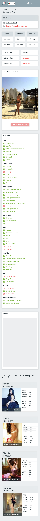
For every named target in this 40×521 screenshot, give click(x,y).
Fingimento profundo (13, 261)
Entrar (32, 3)
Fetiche (8, 160)
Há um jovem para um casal (15, 172)
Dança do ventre (11, 221)
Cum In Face (10, 294)
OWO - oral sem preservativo (15, 149)
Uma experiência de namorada (15, 258)
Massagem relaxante (12, 208)
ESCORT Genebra (8, 10)
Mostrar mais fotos (20, 125)
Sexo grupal (10, 151)
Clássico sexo (10, 143)
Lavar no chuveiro (11, 177)
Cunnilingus (9, 267)
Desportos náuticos (12, 303)
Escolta (8, 166)
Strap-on (8, 241)
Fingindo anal (10, 279)
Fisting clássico (11, 276)
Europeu (26, 58)
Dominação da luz (12, 233)
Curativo (8, 246)
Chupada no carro (11, 264)
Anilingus (9, 269)
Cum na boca (10, 288)
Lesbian (8, 223)
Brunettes (26, 63)
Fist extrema (10, 282)
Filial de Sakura (11, 211)
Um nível (8, 146)
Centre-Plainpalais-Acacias (24, 10)
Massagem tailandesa (13, 197)
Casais (8, 174)
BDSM (8, 235)
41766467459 (11, 23)
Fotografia (9, 169)
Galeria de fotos (11, 72)
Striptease (9, 218)
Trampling (9, 249)
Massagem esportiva (12, 206)
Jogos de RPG (10, 244)
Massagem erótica (12, 192)
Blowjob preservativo (12, 256)
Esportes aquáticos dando (14, 300)
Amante (8, 230)
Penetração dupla (11, 154)
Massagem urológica (13, 195)
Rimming (9, 183)
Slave (7, 238)
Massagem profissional (13, 189)
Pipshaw (8, 180)
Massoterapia (10, 200)
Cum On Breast (10, 291)
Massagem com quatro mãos (15, 203)
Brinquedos (9, 157)
